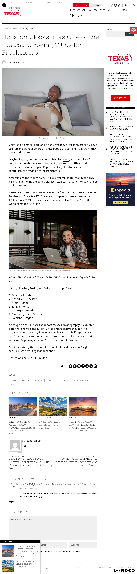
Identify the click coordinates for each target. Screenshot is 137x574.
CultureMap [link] (40, 358)
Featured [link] (26, 381)
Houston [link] (6, 29)
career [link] (14, 381)
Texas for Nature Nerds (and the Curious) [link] (49, 424)
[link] (133, 30)
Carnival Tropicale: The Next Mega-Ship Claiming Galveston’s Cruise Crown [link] (82, 426)
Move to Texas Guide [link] (82, 381)
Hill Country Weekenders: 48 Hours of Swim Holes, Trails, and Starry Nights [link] (122, 138)
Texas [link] (15, 29)
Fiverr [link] (66, 160)
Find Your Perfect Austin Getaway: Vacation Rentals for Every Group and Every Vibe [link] (22, 427)
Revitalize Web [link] (42, 569)
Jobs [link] (49, 381)
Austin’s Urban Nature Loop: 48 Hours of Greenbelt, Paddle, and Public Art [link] (121, 150)
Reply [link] (11, 501)
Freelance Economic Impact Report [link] (30, 167)
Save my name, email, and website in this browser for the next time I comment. (46, 552)
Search (109, 29)
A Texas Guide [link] (17, 62)
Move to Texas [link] (62, 381)
